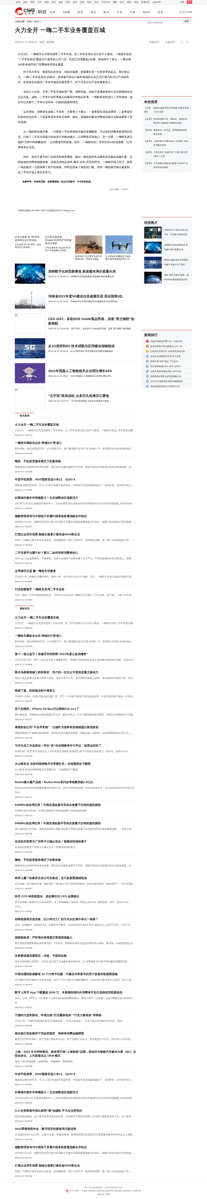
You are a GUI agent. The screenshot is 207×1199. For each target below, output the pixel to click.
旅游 (61, 2)
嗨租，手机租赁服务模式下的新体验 (38, 461)
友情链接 (126, 1191)
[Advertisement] (66, 227)
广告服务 (83, 1191)
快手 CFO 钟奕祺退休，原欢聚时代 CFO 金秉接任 (47, 896)
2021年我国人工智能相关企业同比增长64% (80, 371)
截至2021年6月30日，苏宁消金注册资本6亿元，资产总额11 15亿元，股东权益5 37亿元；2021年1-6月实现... (73, 1039)
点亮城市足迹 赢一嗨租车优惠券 (35, 570)
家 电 (80, 12)
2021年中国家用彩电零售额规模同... (167, 381)
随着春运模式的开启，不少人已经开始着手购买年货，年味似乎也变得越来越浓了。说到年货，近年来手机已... (74, 485)
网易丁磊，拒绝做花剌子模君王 (35, 690)
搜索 (187, 21)
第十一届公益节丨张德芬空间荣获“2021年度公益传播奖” (51, 654)
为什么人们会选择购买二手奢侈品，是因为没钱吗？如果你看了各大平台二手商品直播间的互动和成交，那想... (74, 558)
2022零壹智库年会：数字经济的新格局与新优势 (45, 1128)
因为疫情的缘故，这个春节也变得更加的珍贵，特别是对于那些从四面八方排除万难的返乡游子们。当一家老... (74, 1116)
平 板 (132, 12)
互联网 (66, 12)
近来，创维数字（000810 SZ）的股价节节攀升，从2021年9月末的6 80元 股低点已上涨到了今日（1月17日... (73, 925)
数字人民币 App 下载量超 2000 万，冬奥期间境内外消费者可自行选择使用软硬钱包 (68, 992)
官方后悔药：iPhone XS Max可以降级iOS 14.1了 (47, 708)
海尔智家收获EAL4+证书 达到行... (166, 366)
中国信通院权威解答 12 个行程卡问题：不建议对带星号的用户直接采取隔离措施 (66, 974)
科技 (54, 2)
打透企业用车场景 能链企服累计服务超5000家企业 (47, 534)
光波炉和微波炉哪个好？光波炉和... (167, 341)
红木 (122, 2)
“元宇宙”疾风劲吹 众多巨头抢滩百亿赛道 (78, 396)
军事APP (145, 2)
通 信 (93, 12)
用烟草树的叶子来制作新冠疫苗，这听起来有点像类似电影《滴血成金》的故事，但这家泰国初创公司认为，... (74, 733)
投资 (82, 2)
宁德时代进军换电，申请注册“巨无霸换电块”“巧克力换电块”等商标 (58, 1015)
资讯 (25, 2)
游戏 (46, 2)
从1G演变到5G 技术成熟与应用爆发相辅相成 (81, 346)
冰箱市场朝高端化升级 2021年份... (166, 371)
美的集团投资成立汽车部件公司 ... (166, 386)
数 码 (106, 12)
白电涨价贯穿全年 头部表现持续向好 (167, 351)
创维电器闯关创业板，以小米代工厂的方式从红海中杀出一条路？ (56, 919)
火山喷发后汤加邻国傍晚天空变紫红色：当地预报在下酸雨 (46, 769)
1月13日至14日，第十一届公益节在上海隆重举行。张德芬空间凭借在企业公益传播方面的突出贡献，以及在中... (75, 660)
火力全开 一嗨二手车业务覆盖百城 (37, 424)
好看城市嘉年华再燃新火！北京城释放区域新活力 (46, 497)
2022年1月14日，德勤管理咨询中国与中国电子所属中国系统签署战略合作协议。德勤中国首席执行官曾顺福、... (75, 522)
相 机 (160, 12)
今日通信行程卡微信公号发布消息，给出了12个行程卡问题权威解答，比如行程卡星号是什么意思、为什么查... (74, 980)
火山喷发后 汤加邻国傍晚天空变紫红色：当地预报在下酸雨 (52, 763)
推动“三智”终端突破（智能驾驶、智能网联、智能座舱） (45, 1061)
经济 (68, 2)
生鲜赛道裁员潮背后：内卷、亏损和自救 (41, 955)
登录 (189, 2)
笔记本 (146, 12)
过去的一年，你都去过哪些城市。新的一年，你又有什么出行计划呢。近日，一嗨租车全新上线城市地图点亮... (74, 576)
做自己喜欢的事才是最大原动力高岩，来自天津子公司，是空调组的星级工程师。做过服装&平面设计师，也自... (75, 678)
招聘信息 (101, 1191)
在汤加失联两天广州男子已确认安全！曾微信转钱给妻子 (51, 841)
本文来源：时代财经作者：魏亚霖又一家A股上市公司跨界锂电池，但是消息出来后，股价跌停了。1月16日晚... (74, 883)
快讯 (36, 21)
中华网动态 (136, 1191)
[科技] (25, 11)
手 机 (119, 12)
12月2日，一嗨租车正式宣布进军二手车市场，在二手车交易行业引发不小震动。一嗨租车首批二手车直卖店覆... (75, 430)
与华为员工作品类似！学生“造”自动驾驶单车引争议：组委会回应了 (58, 745)
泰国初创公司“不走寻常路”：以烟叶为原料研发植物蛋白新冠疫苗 (56, 727)
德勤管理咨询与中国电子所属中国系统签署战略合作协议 (51, 516)
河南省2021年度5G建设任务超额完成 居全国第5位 (85, 296)
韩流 (129, 2)
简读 (136, 2)
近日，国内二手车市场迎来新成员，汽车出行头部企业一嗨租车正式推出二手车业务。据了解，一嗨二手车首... (74, 595)
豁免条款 (118, 1191)
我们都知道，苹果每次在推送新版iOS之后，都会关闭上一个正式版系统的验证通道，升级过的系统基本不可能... (75, 714)
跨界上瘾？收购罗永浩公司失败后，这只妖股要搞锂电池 (51, 878)
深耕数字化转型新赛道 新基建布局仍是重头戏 (82, 271)
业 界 (52, 12)
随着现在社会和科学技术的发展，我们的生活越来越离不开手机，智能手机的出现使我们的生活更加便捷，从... (74, 467)
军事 (32, 2)
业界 (148, 119)
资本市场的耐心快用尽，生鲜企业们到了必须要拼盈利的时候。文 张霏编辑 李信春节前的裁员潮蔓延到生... (72, 961)
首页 (18, 2)
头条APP (156, 2)
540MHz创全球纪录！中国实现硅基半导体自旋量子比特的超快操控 (58, 804)
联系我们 (92, 1191)
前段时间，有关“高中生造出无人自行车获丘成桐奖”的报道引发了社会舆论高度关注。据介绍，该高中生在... (72, 751)
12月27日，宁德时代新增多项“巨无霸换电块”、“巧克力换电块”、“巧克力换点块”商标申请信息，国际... (69, 1021)
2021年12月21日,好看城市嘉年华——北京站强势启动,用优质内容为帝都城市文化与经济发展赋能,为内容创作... (74, 503)
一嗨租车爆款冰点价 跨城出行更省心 (38, 442)
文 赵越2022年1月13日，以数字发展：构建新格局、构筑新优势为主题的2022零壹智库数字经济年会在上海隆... (74, 1134)
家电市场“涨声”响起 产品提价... (165, 361)
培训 (89, 2)
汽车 (39, 2)
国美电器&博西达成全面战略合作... (166, 376)
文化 (96, 2)
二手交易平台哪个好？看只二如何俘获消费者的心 (46, 552)
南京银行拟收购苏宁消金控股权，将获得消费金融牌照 (49, 1033)
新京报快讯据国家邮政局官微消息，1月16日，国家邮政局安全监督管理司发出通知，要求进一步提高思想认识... (75, 943)
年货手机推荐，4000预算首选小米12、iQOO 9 (45, 479)
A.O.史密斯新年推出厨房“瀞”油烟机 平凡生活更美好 (48, 1110)
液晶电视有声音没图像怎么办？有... (167, 346)
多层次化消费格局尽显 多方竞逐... (166, 356)
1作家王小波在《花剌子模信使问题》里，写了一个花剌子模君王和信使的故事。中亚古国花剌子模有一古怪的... (74, 696)
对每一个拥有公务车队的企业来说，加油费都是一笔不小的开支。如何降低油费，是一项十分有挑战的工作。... (74, 540)
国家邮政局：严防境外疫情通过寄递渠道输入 (43, 937)
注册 (182, 2)
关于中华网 (74, 1191)
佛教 (115, 2)
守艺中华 (105, 2)
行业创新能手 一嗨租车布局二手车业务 (40, 589)
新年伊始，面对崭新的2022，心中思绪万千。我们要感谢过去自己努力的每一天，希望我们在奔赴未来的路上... (74, 448)
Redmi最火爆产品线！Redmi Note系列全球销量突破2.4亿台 (54, 782)
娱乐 (75, 2)
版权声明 (109, 1191)
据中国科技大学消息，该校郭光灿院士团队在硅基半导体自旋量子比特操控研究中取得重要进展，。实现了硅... (74, 829)
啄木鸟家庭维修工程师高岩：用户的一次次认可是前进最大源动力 (56, 672)
